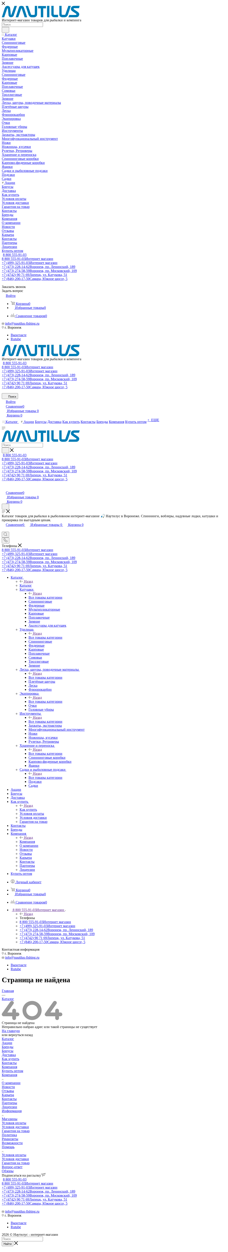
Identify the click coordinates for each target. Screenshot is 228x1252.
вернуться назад (20, 1035)
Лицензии (9, 1107)
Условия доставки (15, 1127)
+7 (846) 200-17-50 (34, 279)
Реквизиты (10, 1139)
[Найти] (5, 30)
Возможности (12, 1143)
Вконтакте (18, 335)
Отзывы (8, 1091)
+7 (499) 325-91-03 (29, 263)
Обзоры (8, 1171)
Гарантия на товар (16, 1131)
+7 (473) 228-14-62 (38, 267)
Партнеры (9, 1103)
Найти (8, 1244)
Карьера (8, 1095)
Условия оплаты (14, 1123)
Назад (28, 581)
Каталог (26, 585)
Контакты (9, 1063)
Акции (7, 1043)
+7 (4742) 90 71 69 (34, 275)
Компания (27, 841)
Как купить (28, 809)
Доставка (9, 1055)
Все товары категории (45, 597)
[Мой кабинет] (4, 488)
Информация (12, 1111)
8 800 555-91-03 (14, 255)
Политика (9, 1135)
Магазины (9, 1119)
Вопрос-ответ (12, 1167)
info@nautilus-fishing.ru (22, 323)
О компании (11, 1083)
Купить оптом (12, 1071)
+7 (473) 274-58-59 (39, 271)
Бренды (7, 1047)
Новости (8, 1087)
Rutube (16, 339)
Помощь (8, 1147)
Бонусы (7, 1051)
